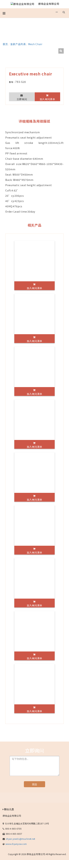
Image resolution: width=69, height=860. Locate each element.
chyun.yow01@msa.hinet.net (20, 838)
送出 (34, 784)
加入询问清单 (47, 99)
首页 (5, 44)
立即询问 (22, 99)
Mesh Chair (35, 44)
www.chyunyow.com (16, 843)
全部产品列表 (18, 44)
